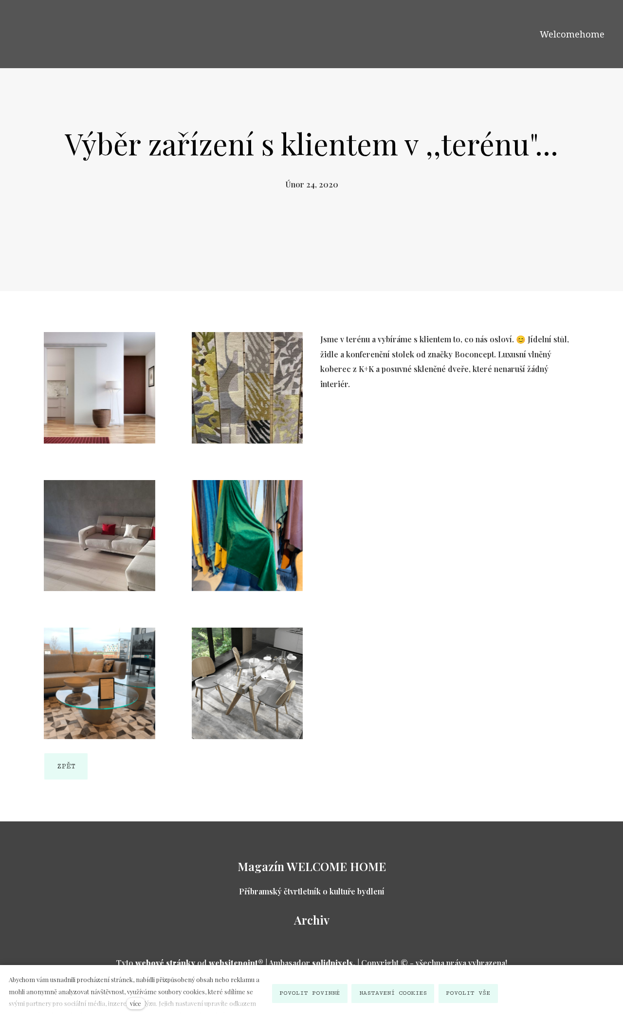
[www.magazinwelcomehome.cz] (38, 33)
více (135, 1003)
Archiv (312, 920)
